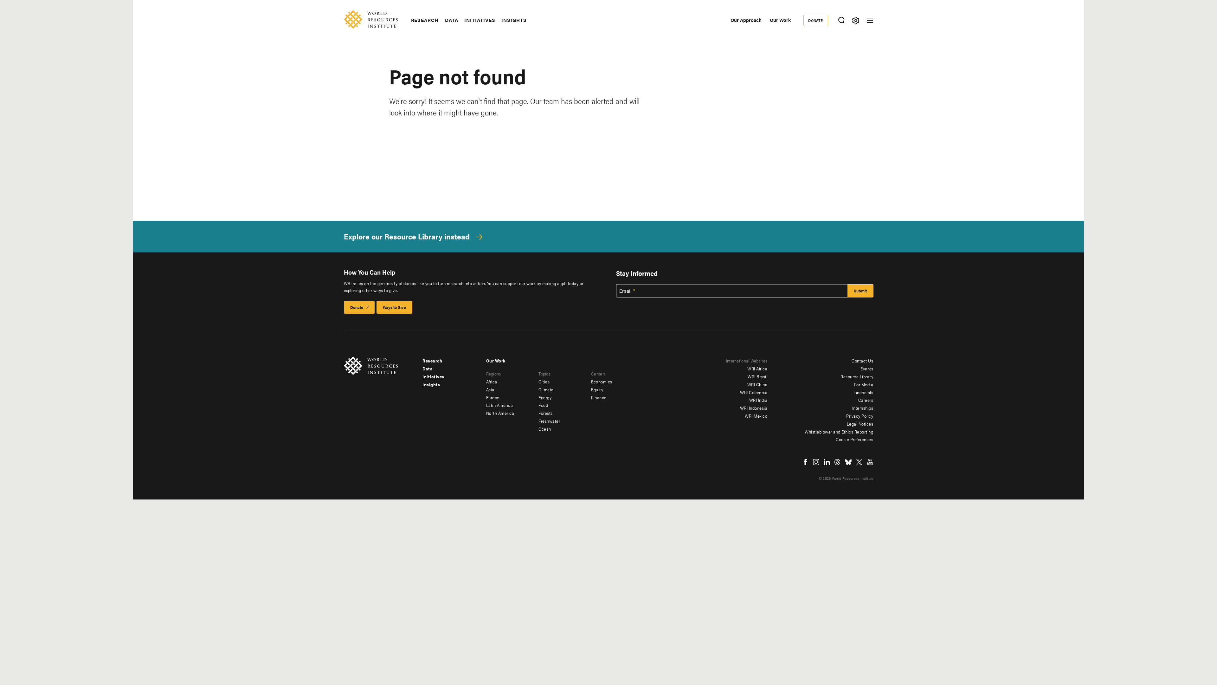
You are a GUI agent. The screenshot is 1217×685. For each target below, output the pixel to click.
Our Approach (746, 19)
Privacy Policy (859, 416)
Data (451, 20)
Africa (491, 381)
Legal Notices (860, 424)
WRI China (757, 384)
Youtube (870, 462)
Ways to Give (394, 307)
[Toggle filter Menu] (855, 20)
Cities (544, 381)
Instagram (816, 462)
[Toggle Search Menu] (841, 20)
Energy (544, 397)
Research (425, 20)
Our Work (780, 19)
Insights (513, 20)
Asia (490, 389)
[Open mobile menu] (870, 20)
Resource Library (856, 376)
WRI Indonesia (754, 408)
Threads (837, 462)
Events (866, 368)
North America (500, 413)
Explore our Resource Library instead (407, 236)
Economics (601, 381)
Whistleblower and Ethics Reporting (839, 431)
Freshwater (549, 421)
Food (543, 405)
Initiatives (479, 20)
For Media (863, 384)
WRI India (758, 400)
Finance (599, 397)
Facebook (805, 462)
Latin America (499, 405)
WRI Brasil (757, 376)
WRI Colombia (753, 392)
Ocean (544, 429)
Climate (546, 389)
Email (625, 290)
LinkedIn (827, 462)
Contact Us (862, 360)
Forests (545, 413)
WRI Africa (757, 368)
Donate (815, 20)
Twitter (859, 462)
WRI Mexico (756, 416)
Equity (597, 389)
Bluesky (848, 462)
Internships (862, 408)
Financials (863, 392)
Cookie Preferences (854, 439)
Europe (492, 397)
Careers (865, 400)
